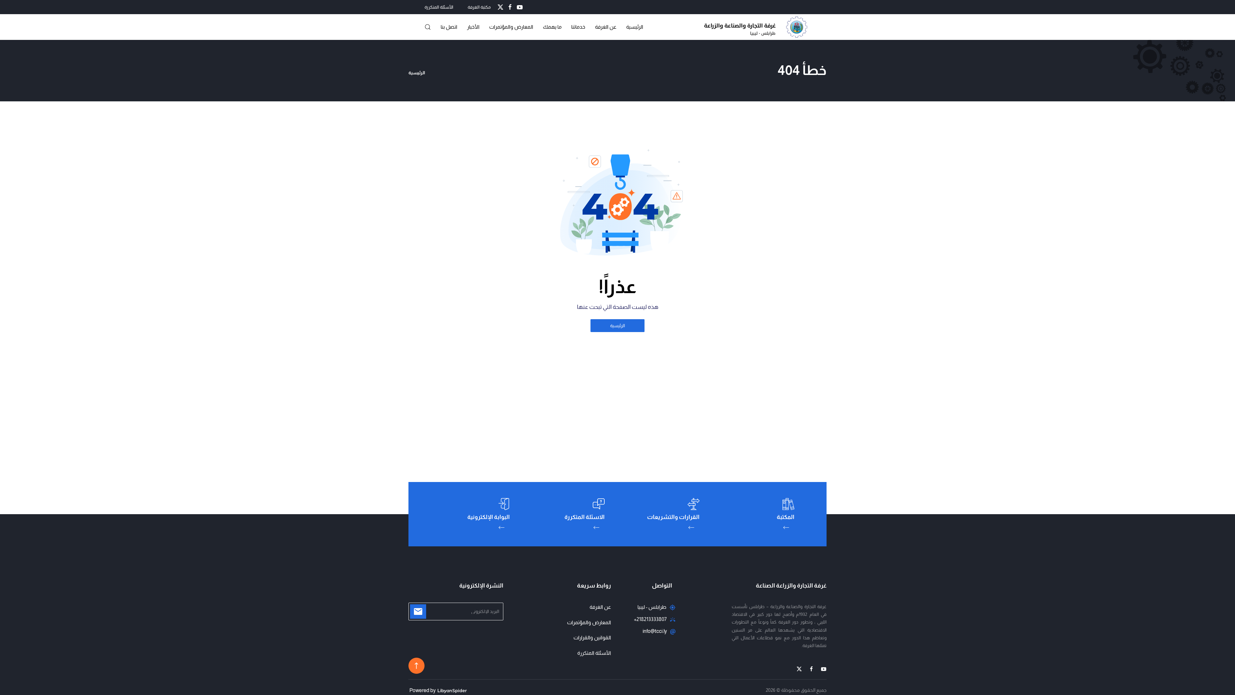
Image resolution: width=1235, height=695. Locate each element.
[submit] (418, 611)
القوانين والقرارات (592, 637)
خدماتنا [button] (578, 27)
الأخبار (473, 27)
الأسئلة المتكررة (439, 7)
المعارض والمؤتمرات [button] (511, 27)
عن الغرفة (606, 27)
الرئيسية (634, 27)
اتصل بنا (449, 27)
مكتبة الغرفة (479, 7)
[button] (428, 27)
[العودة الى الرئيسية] (757, 27)
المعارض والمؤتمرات (589, 622)
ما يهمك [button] (552, 27)
